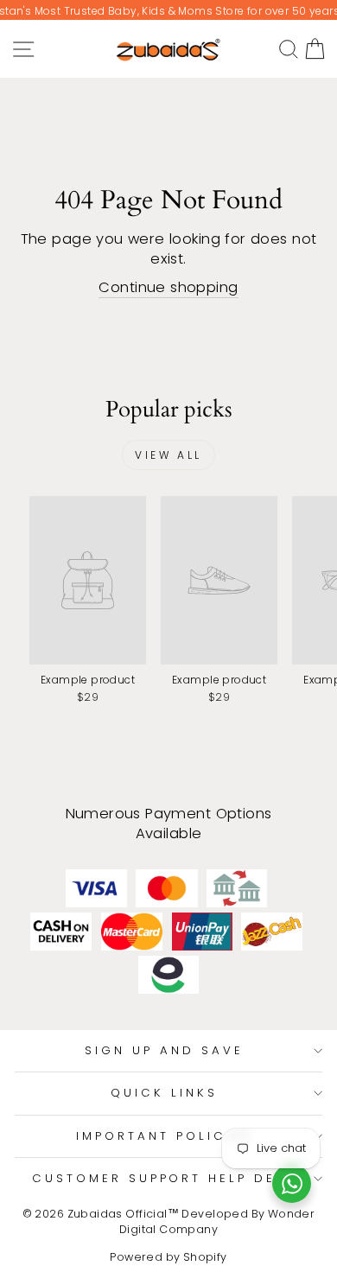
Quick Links (164, 1092)
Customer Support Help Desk (164, 1178)
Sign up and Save (164, 1050)
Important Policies (164, 1136)
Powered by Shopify (168, 1257)
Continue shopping (168, 287)
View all (168, 455)
